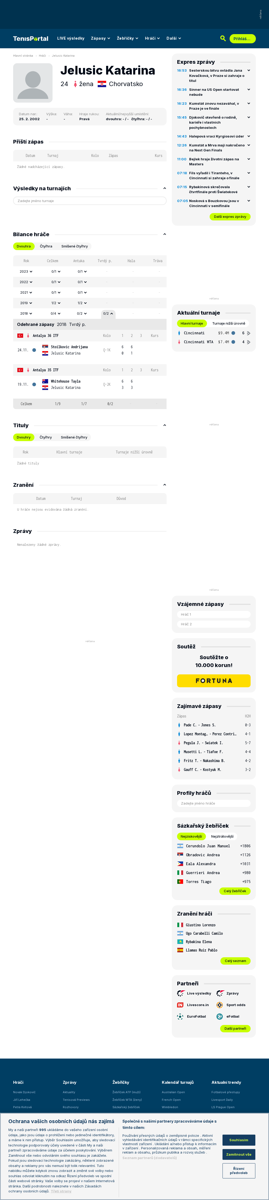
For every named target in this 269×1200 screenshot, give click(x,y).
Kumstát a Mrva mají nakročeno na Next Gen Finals (217, 147)
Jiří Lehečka (21, 1100)
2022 (24, 282)
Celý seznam (235, 961)
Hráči (150, 38)
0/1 (53, 271)
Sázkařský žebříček (126, 1107)
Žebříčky (125, 38)
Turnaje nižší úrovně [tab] (228, 323)
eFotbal (232, 1016)
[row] (90, 271)
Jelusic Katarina (63, 55)
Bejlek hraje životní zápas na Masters (214, 161)
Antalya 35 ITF (46, 370)
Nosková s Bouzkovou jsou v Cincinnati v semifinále (214, 203)
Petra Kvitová (22, 1107)
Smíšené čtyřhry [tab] (74, 246)
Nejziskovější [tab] (191, 836)
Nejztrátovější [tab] (222, 836)
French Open (171, 1100)
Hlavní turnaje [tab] (192, 323)
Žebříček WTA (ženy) (127, 1100)
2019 (24, 303)
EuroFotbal (196, 1016)
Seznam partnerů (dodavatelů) (149, 1158)
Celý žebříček (235, 891)
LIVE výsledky (71, 38)
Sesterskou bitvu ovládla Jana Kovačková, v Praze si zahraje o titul (216, 75)
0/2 (79, 313)
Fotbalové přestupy (225, 1092)
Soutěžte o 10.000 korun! (213, 661)
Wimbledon (170, 1107)
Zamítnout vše (239, 1154)
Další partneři (235, 1028)
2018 (24, 313)
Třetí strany (61, 1191)
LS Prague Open (223, 1107)
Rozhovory (71, 1107)
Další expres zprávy (230, 216)
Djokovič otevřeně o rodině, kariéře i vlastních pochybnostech (213, 122)
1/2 (53, 303)
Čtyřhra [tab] (46, 246)
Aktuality (69, 1092)
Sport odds (236, 1005)
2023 (24, 271)
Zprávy (232, 993)
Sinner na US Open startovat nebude (214, 92)
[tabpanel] (90, 332)
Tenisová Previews (76, 1100)
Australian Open (173, 1092)
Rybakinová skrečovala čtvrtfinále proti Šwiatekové (213, 189)
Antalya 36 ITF (46, 335)
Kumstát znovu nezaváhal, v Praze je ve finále (214, 106)
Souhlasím (238, 1140)
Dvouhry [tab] (23, 437)
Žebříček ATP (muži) (126, 1092)
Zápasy (98, 38)
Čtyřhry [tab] (46, 437)
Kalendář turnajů (177, 1082)
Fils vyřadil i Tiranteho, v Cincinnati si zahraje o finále (214, 175)
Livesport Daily (222, 1100)
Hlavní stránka (23, 55)
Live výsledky (199, 993)
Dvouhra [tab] (24, 246)
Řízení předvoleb (238, 1170)
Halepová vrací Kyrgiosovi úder (216, 136)
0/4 (53, 313)
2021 (24, 292)
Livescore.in (198, 1005)
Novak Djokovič (24, 1092)
